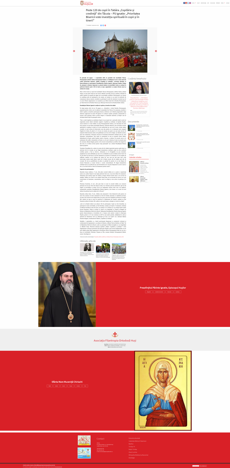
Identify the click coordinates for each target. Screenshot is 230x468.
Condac (78, 386)
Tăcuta (111, 236)
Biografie (149, 291)
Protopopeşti (115, 236)
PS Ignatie (96, 236)
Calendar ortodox (135, 157)
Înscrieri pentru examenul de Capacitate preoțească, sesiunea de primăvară (142, 134)
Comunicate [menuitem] (212, 3)
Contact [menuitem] (227, 3)
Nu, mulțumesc (203, 466)
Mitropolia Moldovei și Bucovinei (138, 455)
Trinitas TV (132, 447)
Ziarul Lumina (133, 452)
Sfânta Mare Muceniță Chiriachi (67, 381)
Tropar (70, 386)
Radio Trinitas (133, 449)
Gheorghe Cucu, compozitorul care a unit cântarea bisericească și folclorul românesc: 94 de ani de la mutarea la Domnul (87, 254)
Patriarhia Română (134, 438)
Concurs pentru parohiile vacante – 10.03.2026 (143, 142)
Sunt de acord (196, 466)
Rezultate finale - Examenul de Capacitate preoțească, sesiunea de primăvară (142, 126)
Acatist (56, 386)
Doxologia (132, 458)
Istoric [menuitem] (193, 3)
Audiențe (177, 291)
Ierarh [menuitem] (198, 3)
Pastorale (169, 291)
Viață (50, 386)
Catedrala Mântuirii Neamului (137, 441)
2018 (123, 236)
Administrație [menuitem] (203, 3)
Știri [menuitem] (208, 3)
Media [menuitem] (222, 3)
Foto (85, 386)
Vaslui (120, 236)
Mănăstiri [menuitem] (218, 3)
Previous (74, 51)
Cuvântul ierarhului (159, 291)
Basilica (131, 444)
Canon (63, 386)
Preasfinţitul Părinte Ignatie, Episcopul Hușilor (163, 287)
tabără (100, 236)
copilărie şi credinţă (106, 236)
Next (156, 51)
